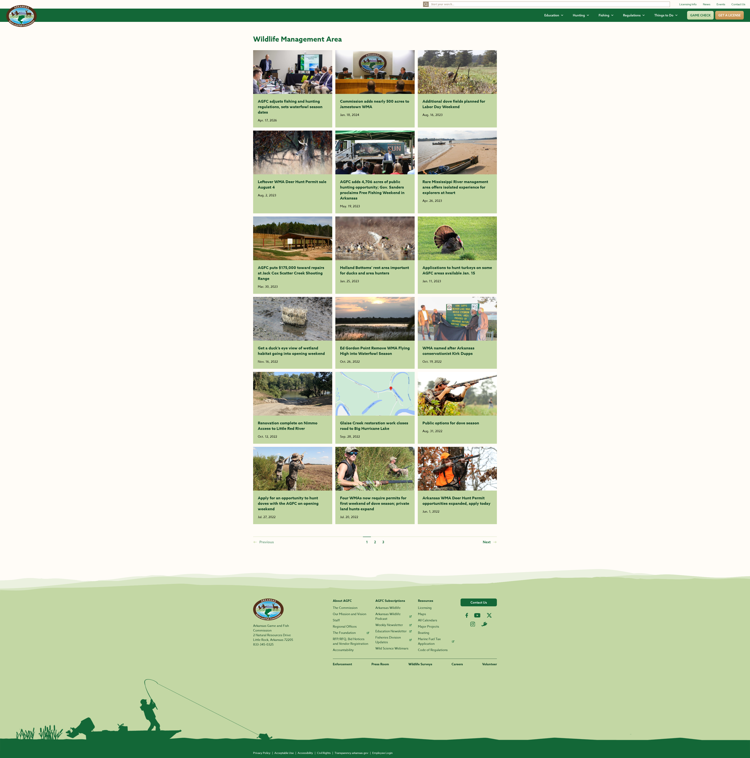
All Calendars (427, 620)
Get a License (729, 15)
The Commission (345, 608)
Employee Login (382, 753)
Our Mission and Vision (349, 614)
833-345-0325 (263, 644)
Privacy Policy (262, 753)
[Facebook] (466, 615)
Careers (457, 664)
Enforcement (342, 664)
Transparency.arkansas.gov (351, 753)
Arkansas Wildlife (388, 608)
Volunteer (489, 664)
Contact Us (738, 4)
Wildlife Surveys (420, 664)
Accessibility (305, 753)
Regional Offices (345, 626)
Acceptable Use (284, 753)
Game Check (700, 15)
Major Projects (428, 626)
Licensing (425, 608)
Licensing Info (688, 4)
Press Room (380, 664)
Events (721, 4)
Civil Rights (324, 753)
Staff (336, 620)
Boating (423, 633)
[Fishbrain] (484, 624)
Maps (422, 614)
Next (487, 542)
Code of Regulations (433, 650)
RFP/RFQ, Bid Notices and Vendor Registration (350, 641)
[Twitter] (489, 615)
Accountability (343, 650)
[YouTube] (477, 615)
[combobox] (546, 4)
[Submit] (426, 4)
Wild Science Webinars (391, 648)
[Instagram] (472, 624)
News (706, 4)
